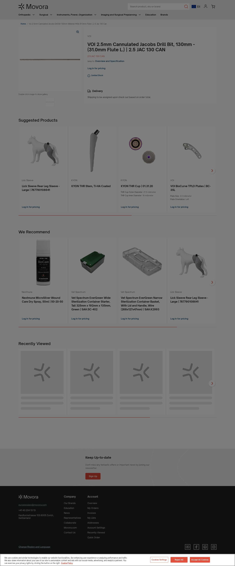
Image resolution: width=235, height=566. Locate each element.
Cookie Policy (67, 563)
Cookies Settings (159, 560)
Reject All (179, 560)
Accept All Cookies (199, 560)
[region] (117, 560)
